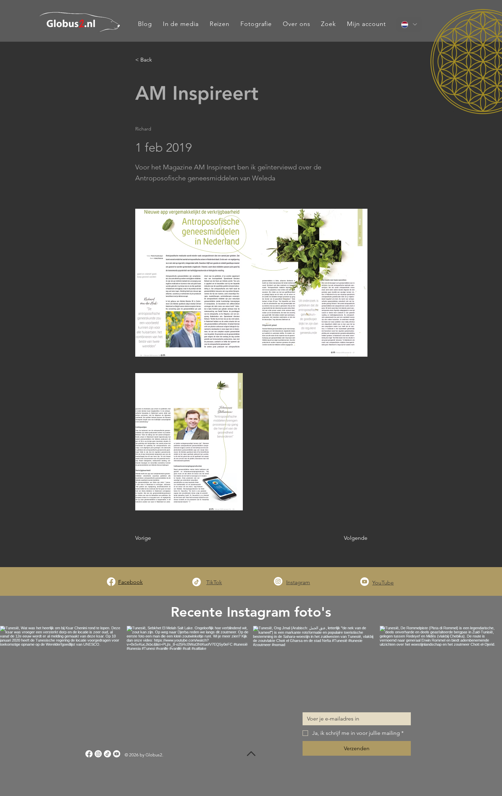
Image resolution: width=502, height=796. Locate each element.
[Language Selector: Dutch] (409, 24)
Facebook (130, 582)
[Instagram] (278, 581)
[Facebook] (111, 581)
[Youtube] (364, 581)
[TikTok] (196, 582)
